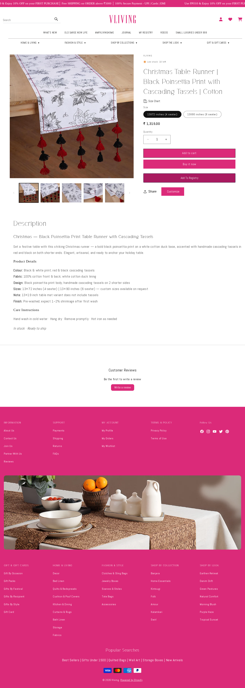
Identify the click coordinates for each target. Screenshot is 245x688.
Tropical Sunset (209, 619)
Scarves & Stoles (112, 589)
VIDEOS (164, 32)
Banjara (155, 573)
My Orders (107, 438)
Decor (56, 573)
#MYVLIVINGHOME (104, 32)
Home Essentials (161, 581)
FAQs (56, 453)
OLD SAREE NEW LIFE (76, 32)
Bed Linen (58, 581)
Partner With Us (13, 453)
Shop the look (172, 42)
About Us (9, 430)
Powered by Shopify (131, 680)
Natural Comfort (209, 596)
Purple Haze (207, 612)
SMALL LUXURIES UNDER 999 (191, 32)
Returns (57, 446)
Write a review (122, 387)
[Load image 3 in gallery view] (71, 193)
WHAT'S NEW (50, 32)
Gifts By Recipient (14, 596)
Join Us (8, 446)
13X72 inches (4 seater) (162, 114)
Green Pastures (209, 589)
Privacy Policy (159, 430)
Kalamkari (156, 612)
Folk (153, 596)
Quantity (147, 131)
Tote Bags (108, 596)
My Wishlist (108, 446)
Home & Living (30, 42)
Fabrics (57, 635)
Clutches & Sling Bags (115, 573)
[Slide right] (129, 193)
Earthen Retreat (209, 573)
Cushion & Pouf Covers (66, 596)
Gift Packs (10, 581)
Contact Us (10, 438)
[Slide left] (14, 193)
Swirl (154, 619)
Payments (59, 430)
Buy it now (189, 164)
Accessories (109, 604)
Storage (57, 627)
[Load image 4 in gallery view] (93, 193)
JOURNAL (126, 32)
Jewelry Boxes (110, 581)
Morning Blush (208, 604)
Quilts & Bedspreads (65, 589)
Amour (154, 604)
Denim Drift (206, 581)
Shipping (58, 438)
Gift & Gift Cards (218, 42)
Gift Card (9, 612)
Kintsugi (155, 589)
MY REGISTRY (146, 32)
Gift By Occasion (13, 573)
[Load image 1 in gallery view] (28, 193)
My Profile (107, 430)
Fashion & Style (75, 42)
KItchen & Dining (62, 604)
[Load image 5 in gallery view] (114, 193)
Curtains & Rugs (62, 612)
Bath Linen (59, 619)
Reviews (9, 461)
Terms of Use (159, 438)
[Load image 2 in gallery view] (50, 193)
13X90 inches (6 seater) (202, 114)
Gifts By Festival (13, 589)
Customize (173, 191)
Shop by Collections (124, 42)
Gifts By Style (11, 604)
